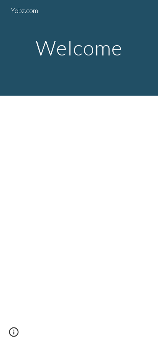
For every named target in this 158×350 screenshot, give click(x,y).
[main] (79, 47)
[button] (14, 335)
